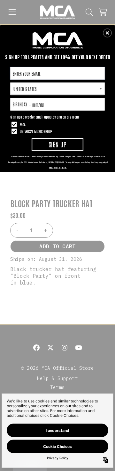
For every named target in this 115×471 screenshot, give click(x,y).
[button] (107, 33)
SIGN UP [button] (57, 144)
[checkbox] (58, 124)
